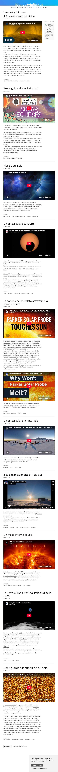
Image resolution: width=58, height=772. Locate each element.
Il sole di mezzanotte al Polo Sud (23, 474)
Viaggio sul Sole (12, 165)
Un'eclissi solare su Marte (19, 223)
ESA (23, 46)
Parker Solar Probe (11, 413)
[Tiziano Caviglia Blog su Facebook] (33, 7)
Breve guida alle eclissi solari (20, 88)
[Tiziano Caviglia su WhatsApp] (46, 7)
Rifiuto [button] (40, 765)
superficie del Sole (10, 705)
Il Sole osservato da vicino (19, 16)
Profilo (13, 7)
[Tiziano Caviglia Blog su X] (31, 7)
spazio (28, 81)
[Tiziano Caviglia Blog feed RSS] (29, 7)
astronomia (22, 81)
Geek (4, 19)
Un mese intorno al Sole (18, 534)
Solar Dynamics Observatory (23, 205)
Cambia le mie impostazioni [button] (39, 768)
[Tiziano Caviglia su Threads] (40, 7)
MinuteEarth (17, 125)
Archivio (20, 7)
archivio (24, 12)
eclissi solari (14, 127)
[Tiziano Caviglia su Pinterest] (38, 7)
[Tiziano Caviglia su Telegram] (41, 7)
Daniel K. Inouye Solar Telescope (15, 739)
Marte (4, 293)
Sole (4, 81)
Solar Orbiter (7, 46)
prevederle (13, 129)
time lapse (33, 527)
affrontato (31, 359)
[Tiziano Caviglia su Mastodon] (43, 7)
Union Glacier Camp (12, 460)
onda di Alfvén (20, 367)
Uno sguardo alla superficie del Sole (25, 668)
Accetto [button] (34, 765)
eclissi (13, 158)
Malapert (6, 647)
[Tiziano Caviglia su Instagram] (36, 7)
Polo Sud (12, 527)
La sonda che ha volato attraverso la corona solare (25, 302)
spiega (11, 406)
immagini (36, 707)
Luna (8, 158)
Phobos (5, 274)
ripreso (14, 518)
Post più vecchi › (7, 746)
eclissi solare (8, 458)
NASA (8, 216)
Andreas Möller (34, 458)
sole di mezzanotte (24, 527)
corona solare (36, 341)
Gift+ (26, 7)
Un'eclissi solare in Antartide (20, 420)
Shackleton (24, 639)
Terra (4, 660)
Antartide (5, 467)
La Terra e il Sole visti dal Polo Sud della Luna (27, 594)
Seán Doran (6, 203)
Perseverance (12, 261)
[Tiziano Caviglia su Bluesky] (45, 7)
